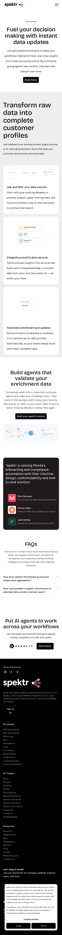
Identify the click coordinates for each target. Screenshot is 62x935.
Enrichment (8, 750)
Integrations (9, 842)
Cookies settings (31, 919)
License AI (7, 813)
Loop (5, 747)
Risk (5, 740)
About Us (7, 831)
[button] (56, 4)
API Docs (7, 845)
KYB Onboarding (11, 729)
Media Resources (11, 856)
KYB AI (6, 789)
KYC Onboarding (11, 733)
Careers (6, 852)
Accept (18, 926)
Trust (5, 848)
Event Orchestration (12, 764)
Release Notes (9, 835)
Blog (5, 838)
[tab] (31, 498)
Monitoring (8, 736)
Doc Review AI (9, 792)
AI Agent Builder (10, 817)
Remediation (9, 743)
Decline (43, 926)
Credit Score (9, 757)
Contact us (8, 859)
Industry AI (8, 810)
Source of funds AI (11, 803)
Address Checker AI (12, 799)
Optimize (7, 785)
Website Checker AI (12, 796)
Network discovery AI (13, 806)
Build (5, 778)
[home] (27, 4)
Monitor (7, 782)
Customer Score (10, 761)
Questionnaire (9, 754)
